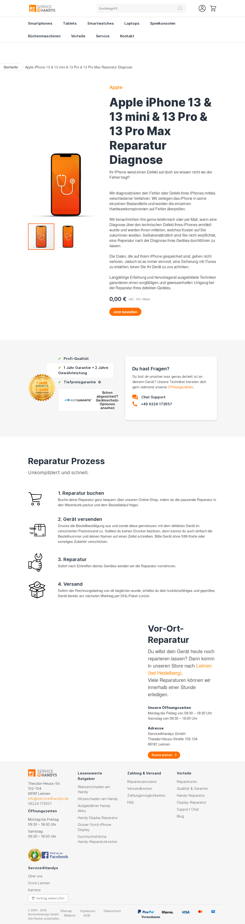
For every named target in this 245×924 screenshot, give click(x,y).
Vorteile (78, 36)
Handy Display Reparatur (98, 817)
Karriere (34, 890)
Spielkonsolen (162, 23)
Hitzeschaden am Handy (98, 798)
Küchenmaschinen (44, 36)
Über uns (35, 876)
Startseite (11, 67)
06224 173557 (39, 803)
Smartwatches (100, 23)
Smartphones (40, 23)
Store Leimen (39, 883)
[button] (68, 236)
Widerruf (69, 915)
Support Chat (188, 809)
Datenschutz (112, 910)
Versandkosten (139, 788)
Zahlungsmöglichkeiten (146, 795)
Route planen (162, 755)
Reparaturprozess (142, 781)
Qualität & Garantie (192, 788)
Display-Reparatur (191, 802)
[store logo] (42, 8)
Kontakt (127, 36)
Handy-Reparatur (191, 795)
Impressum (87, 910)
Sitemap (66, 910)
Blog (180, 816)
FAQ (130, 802)
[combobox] (141, 8)
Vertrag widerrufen (50, 898)
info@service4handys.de (48, 798)
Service (103, 36)
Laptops (131, 23)
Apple (115, 87)
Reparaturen (187, 781)
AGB (87, 915)
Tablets (70, 23)
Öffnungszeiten (180, 387)
